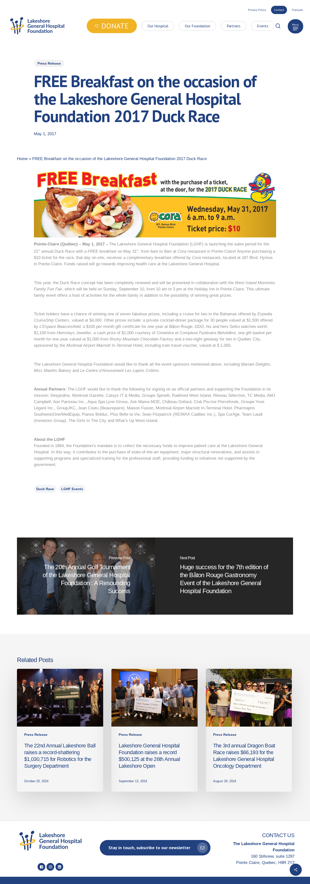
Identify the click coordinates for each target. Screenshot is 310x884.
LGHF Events (72, 489)
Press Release (49, 63)
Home (22, 158)
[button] (295, 26)
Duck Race (45, 489)
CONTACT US (278, 835)
